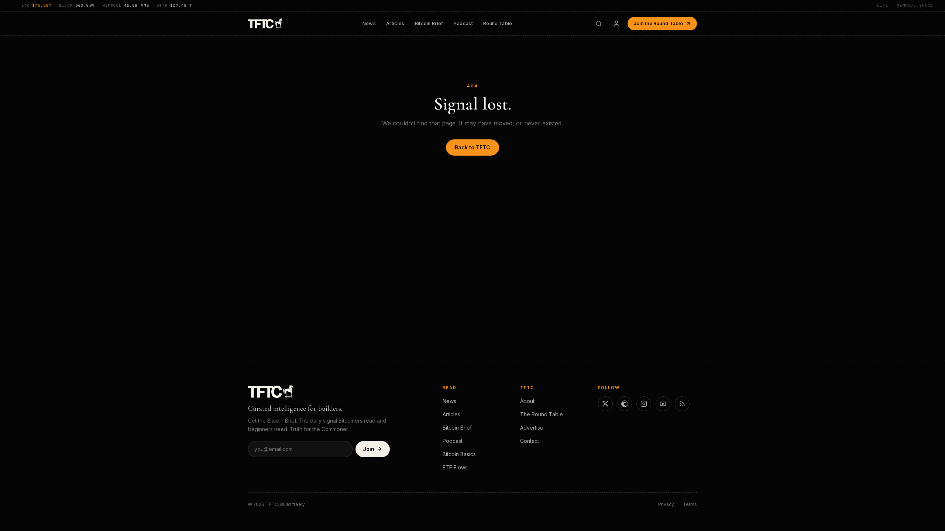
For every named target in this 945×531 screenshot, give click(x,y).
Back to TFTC (472, 147)
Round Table (497, 23)
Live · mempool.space (905, 5)
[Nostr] (624, 403)
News (369, 23)
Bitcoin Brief (429, 23)
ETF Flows (455, 467)
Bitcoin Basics (459, 454)
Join (368, 449)
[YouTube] (663, 403)
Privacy (666, 504)
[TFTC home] (265, 23)
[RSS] (682, 403)
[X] (605, 403)
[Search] (598, 23)
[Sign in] (616, 23)
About (527, 401)
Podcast (463, 23)
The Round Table (541, 414)
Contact (529, 441)
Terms (690, 504)
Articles (395, 23)
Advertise (531, 427)
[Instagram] (643, 403)
